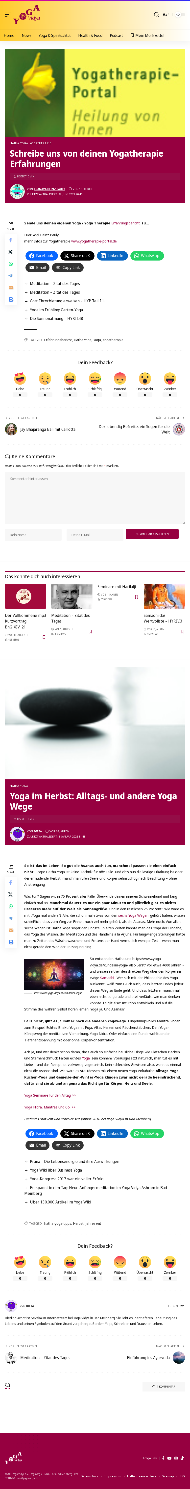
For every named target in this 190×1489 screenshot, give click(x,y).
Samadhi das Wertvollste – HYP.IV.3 (163, 618)
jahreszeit (93, 1223)
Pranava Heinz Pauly (49, 189)
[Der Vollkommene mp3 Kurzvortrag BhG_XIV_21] (25, 596)
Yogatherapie (40, 143)
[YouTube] (169, 1458)
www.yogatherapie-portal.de (94, 241)
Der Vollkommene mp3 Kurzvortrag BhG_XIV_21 (25, 621)
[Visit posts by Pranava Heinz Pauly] (17, 191)
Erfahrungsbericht (125, 222)
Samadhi (106, 977)
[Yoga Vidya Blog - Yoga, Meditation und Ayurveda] (26, 14)
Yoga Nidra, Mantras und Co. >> (49, 1107)
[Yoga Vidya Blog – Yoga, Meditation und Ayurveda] (13, 1458)
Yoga (97, 339)
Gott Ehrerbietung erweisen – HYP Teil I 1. (67, 301)
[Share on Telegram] (11, 276)
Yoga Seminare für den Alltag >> (50, 1095)
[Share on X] (11, 252)
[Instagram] (176, 1458)
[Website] (182, 1305)
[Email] (11, 287)
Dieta (38, 831)
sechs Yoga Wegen (133, 915)
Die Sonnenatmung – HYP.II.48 (56, 318)
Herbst (78, 1223)
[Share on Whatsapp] (11, 264)
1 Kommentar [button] (166, 1386)
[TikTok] (182, 1458)
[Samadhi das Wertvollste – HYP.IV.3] (164, 596)
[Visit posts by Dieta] (17, 834)
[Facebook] (163, 1458)
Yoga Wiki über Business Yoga (56, 1170)
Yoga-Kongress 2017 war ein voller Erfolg (66, 1178)
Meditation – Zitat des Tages (55, 283)
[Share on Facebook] (11, 240)
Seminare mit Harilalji (116, 586)
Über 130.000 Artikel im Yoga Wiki (60, 1202)
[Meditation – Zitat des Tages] (72, 596)
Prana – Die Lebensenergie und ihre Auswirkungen (74, 1161)
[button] (9, 14)
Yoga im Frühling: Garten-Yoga (56, 309)
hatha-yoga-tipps (57, 1223)
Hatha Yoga (19, 143)
